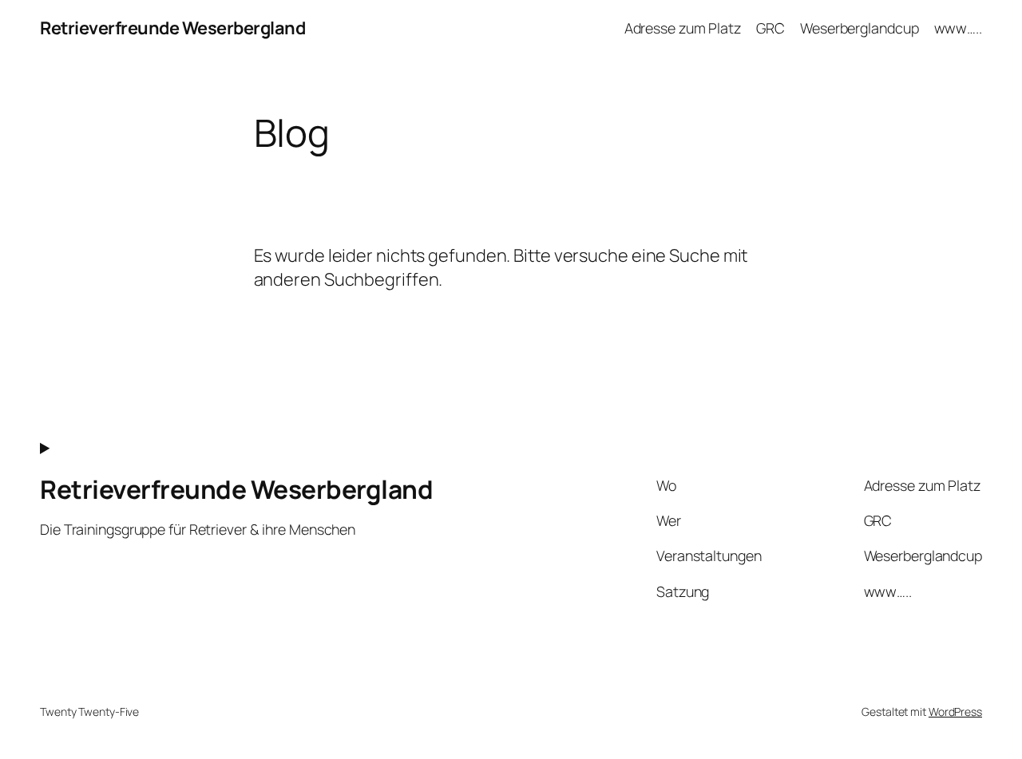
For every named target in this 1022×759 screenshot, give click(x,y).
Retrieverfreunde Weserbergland (172, 28)
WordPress (955, 711)
